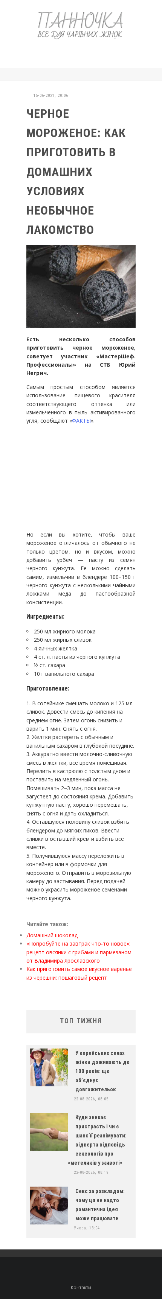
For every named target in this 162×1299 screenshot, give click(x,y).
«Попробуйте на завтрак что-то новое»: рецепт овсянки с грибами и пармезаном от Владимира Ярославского (78, 952)
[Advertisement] (92, 52)
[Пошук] (133, 74)
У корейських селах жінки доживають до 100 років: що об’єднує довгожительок (102, 1071)
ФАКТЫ (81, 420)
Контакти (81, 1287)
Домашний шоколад (52, 935)
